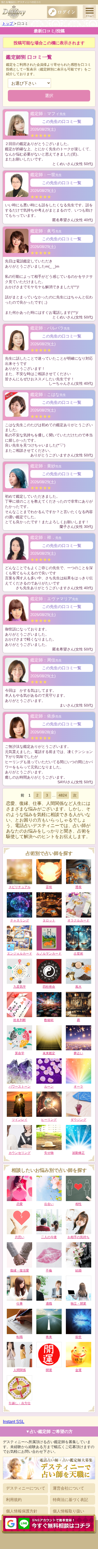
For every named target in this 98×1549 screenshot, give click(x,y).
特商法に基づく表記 (70, 1500)
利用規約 (14, 1500)
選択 (49, 95)
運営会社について (68, 1488)
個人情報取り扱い (68, 1511)
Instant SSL (13, 1421)
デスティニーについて (25, 1488)
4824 (63, 795)
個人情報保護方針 (21, 1511)
